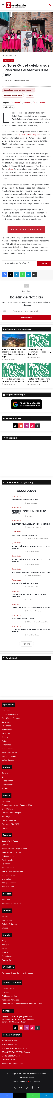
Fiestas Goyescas (9, 820)
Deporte (5, 737)
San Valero (6, 801)
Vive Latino (6, 879)
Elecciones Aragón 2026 (11, 903)
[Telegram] (28, 274)
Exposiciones (7, 781)
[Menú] (3, 6)
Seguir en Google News (13, 95)
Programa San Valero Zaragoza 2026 (17, 805)
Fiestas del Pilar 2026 (10, 824)
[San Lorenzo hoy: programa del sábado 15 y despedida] (39, 340)
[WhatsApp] (22, 274)
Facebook (27, 103)
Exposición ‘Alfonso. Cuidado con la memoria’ (29, 512)
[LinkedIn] (16, 274)
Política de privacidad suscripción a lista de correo (22, 1004)
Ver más (26, 644)
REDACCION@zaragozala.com (20, 1017)
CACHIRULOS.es (8, 1060)
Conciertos (6, 722)
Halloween (6, 864)
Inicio (6, 55)
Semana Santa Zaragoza (12, 813)
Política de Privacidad (10, 1000)
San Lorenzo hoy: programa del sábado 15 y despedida (39, 351)
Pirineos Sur (6, 960)
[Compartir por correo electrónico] (34, 274)
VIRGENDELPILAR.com (11, 1056)
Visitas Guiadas (8, 760)
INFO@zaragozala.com (17, 1022)
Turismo (5, 916)
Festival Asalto (7, 860)
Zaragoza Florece (9, 883)
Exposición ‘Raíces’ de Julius (25, 500)
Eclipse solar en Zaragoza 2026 (14, 849)
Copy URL (44, 263)
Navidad (5, 828)
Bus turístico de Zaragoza (24, 535)
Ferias (4, 741)
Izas (11, 169)
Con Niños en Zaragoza (11, 718)
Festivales (6, 733)
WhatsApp (16, 103)
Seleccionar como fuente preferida (19, 90)
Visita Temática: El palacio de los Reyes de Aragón (31, 547)
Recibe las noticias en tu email (26, 229)
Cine (3, 777)
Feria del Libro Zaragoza (11, 852)
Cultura (5, 773)
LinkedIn (42, 103)
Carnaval (5, 845)
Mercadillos (6, 745)
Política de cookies (9, 996)
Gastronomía (7, 920)
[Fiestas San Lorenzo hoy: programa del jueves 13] (39, 370)
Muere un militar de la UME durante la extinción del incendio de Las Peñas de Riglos (14, 353)
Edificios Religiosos (9, 924)
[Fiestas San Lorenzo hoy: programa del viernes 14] (14, 370)
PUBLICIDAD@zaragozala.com (22, 1019)
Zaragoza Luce (8, 887)
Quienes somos (8, 988)
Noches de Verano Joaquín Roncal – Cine (31, 572)
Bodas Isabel (7, 956)
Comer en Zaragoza (10, 714)
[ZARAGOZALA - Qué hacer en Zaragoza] (16, 5)
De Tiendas (6, 726)
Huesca (5, 952)
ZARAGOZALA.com (9, 1041)
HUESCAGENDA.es (9, 1044)
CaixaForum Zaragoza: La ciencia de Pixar (31, 524)
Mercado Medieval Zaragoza (13, 871)
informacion (14, 55)
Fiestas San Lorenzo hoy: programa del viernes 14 (13, 380)
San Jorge (6, 816)
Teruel (4, 949)
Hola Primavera (8, 868)
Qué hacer (6, 710)
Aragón (5, 941)
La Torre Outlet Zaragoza (29, 135)
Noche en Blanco (8, 875)
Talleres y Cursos (9, 756)
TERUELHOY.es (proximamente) (14, 1048)
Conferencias (7, 784)
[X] (10, 274)
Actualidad (6, 900)
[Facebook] (4, 274)
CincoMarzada (7, 809)
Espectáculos (7, 730)
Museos (5, 788)
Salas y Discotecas (9, 752)
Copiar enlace (8, 107)
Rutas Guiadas (7, 749)
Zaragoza (5, 945)
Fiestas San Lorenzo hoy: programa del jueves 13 (38, 380)
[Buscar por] (50, 6)
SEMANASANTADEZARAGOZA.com (16, 1052)
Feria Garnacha (8, 856)
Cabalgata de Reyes (10, 841)
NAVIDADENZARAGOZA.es (12, 1063)
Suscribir (30, 95)
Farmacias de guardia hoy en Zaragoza (17, 973)
